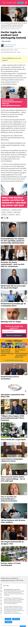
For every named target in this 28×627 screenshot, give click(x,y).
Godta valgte (16, 619)
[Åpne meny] (26, 2)
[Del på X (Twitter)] (4, 218)
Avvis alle (8, 619)
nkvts (18, 214)
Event (14, 2)
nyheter (11, 214)
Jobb (4, 2)
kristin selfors (16, 210)
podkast (4, 214)
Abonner (20, 2)
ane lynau (17, 212)
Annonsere (9, 2)
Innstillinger (23, 626)
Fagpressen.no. (18, 613)
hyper (3, 212)
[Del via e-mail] (7, 218)
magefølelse (6, 210)
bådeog (9, 212)
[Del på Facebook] (2, 218)
